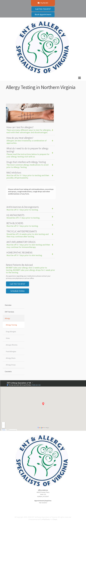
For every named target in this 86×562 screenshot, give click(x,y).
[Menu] (43, 79)
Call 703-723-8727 (43, 9)
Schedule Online (17, 291)
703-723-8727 (43, 503)
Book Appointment (43, 14)
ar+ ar (49, 519)
